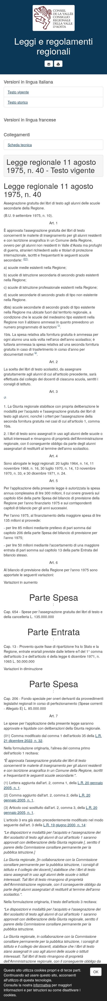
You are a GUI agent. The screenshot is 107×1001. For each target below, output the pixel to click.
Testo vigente (18, 91)
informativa (42, 984)
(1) (58, 325)
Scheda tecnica (20, 144)
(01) (25, 259)
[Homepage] (53, 18)
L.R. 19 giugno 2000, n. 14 (64, 824)
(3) (5, 397)
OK (95, 971)
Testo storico (18, 102)
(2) (35, 352)
